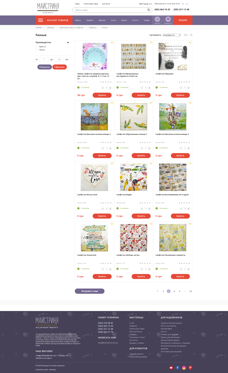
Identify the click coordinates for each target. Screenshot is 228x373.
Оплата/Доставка (91, 4)
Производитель (43, 42)
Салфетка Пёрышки (164, 73)
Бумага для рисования (170, 337)
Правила (133, 326)
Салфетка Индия (124, 194)
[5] (111, 82)
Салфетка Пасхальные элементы (170, 255)
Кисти (113, 20)
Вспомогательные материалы (173, 346)
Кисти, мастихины (168, 326)
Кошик (183, 20)
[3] (106, 82)
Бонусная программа (138, 357)
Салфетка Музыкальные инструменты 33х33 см (127, 74)
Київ (150, 4)
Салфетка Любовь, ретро (128, 255)
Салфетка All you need (87, 194)
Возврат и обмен (136, 343)
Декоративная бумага (170, 340)
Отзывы (132, 334)
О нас (131, 323)
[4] (108, 82)
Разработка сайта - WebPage (46, 370)
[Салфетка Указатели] (94, 237)
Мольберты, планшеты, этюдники (175, 343)
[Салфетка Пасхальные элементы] (172, 237)
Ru (183, 4)
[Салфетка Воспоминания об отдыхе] (172, 177)
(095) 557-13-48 (181, 9)
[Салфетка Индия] (133, 177)
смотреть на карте (44, 358)
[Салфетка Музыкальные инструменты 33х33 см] (133, 56)
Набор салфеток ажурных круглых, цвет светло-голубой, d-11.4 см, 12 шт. (93, 76)
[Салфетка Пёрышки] (173, 56)
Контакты (106, 4)
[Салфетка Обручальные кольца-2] (133, 117)
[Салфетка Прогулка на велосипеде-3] (172, 117)
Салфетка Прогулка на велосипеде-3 (172, 134)
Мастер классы (135, 331)
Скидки (146, 20)
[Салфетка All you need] (94, 177)
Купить (102, 95)
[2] (103, 82)
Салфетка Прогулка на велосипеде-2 (94, 134)
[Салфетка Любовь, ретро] (133, 237)
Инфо (77, 4)
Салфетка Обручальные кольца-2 (131, 134)
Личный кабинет (136, 354)
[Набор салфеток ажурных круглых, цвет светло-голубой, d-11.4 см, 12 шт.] (94, 56)
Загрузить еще (89, 291)
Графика (89, 20)
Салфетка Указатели (86, 255)
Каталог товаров (57, 20)
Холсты (135, 20)
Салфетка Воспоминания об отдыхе (172, 194)
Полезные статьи (137, 337)
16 (191, 291)
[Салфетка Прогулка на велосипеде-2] (94, 117)
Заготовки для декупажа (171, 351)
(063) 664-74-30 (162, 9)
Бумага (78, 20)
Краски (124, 20)
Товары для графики (169, 334)
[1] (101, 82)
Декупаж (102, 20)
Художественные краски (171, 323)
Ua (187, 4)
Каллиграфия (166, 328)
